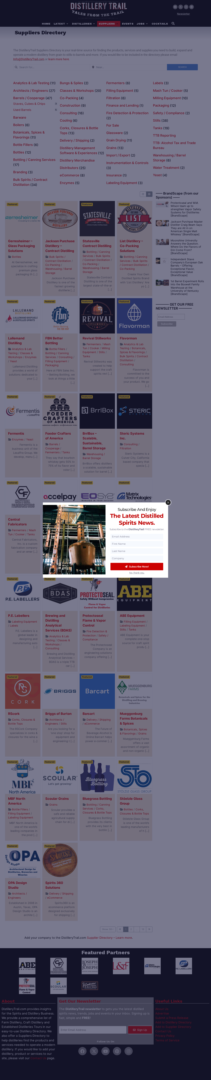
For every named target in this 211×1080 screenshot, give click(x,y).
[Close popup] (168, 502)
